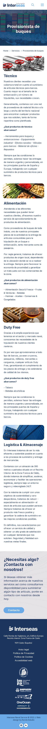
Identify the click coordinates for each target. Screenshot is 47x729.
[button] (33, 5)
